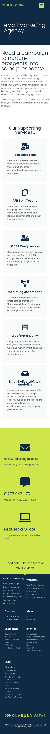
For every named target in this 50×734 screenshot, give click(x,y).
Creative (10, 611)
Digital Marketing (13, 578)
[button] (41, 5)
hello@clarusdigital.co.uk (21, 459)
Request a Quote (19, 529)
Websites (32, 580)
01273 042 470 (17, 493)
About (30, 611)
